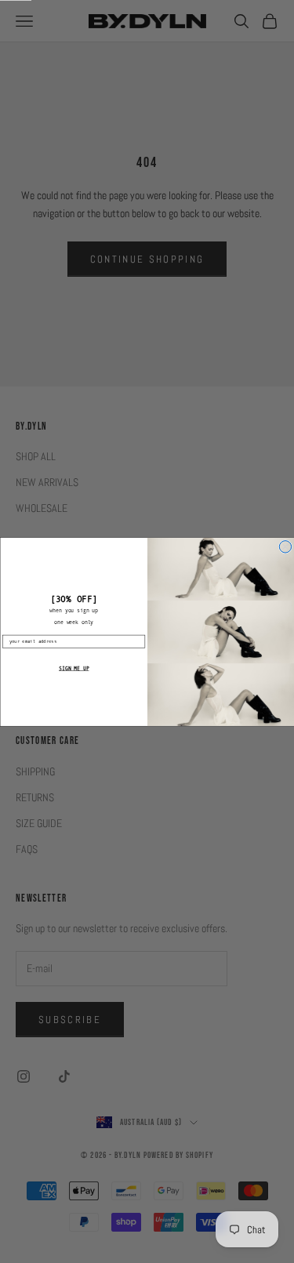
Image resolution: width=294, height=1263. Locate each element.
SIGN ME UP (74, 668)
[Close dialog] (285, 546)
